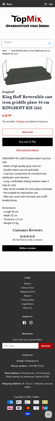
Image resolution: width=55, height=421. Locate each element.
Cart (50, 4)
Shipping (20, 121)
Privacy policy (27, 300)
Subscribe (45, 345)
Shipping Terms (27, 292)
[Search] (49, 43)
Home (4, 50)
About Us (27, 308)
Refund (27, 296)
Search (27, 283)
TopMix (35, 397)
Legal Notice (28, 304)
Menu (9, 4)
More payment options (27, 150)
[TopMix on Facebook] (24, 323)
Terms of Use (27, 288)
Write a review (28, 248)
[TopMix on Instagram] (31, 323)
